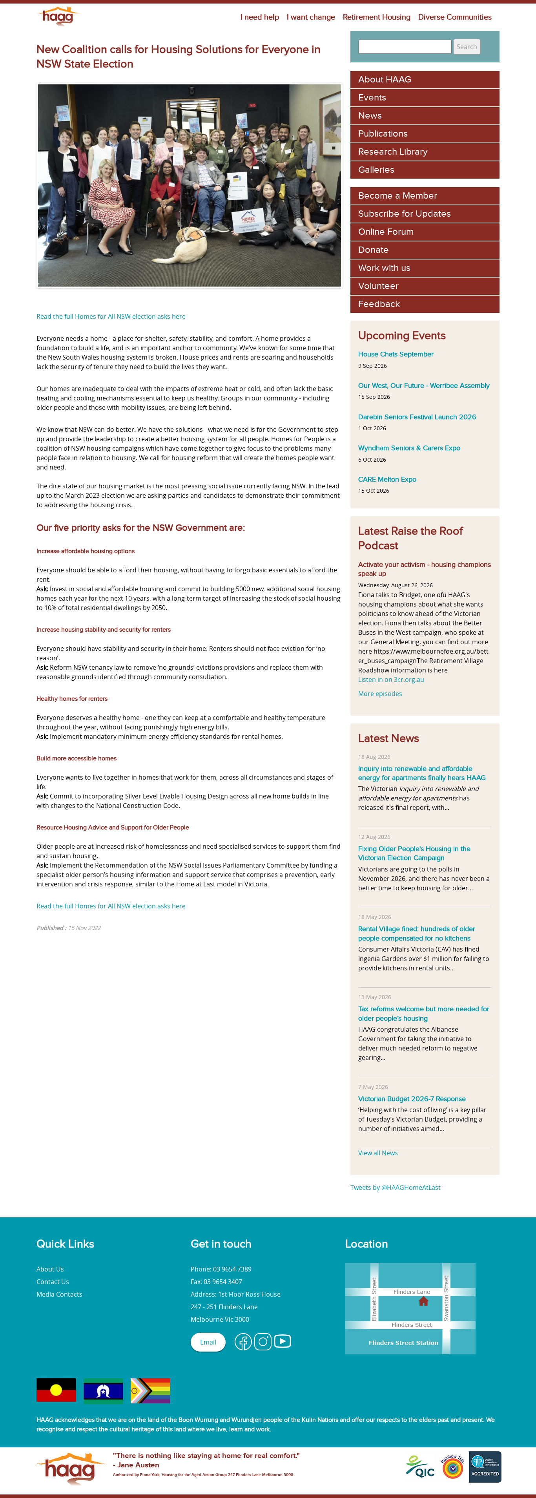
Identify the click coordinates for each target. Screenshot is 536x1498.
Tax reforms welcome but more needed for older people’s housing (423, 1014)
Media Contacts (59, 1294)
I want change (311, 17)
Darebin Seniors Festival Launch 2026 (417, 417)
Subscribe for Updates (404, 213)
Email (208, 1342)
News (370, 115)
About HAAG (384, 79)
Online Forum (386, 231)
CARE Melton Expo (387, 479)
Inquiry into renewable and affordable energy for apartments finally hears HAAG (422, 773)
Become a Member (397, 195)
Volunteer (378, 286)
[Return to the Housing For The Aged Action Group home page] (58, 26)
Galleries (376, 169)
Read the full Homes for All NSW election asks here (111, 316)
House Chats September (396, 354)
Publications (383, 133)
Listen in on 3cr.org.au (391, 679)
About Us (50, 1269)
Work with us (384, 268)
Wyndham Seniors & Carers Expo (409, 448)
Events (372, 97)
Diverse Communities (455, 17)
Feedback (379, 304)
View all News (378, 1153)
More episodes (380, 693)
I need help (260, 17)
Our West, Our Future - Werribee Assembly (424, 385)
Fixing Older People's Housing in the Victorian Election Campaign (414, 853)
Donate (373, 250)
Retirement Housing (376, 17)
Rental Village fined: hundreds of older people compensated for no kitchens (416, 933)
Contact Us (52, 1281)
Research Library (393, 151)
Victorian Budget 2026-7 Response (412, 1098)
